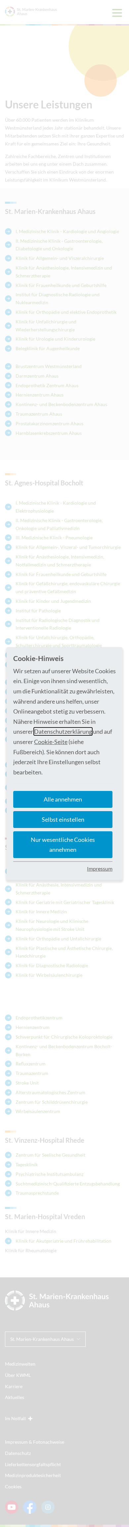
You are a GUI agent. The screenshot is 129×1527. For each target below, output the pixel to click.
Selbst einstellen (63, 819)
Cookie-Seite (50, 741)
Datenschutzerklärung (63, 731)
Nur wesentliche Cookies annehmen (63, 844)
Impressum (99, 868)
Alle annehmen (63, 799)
